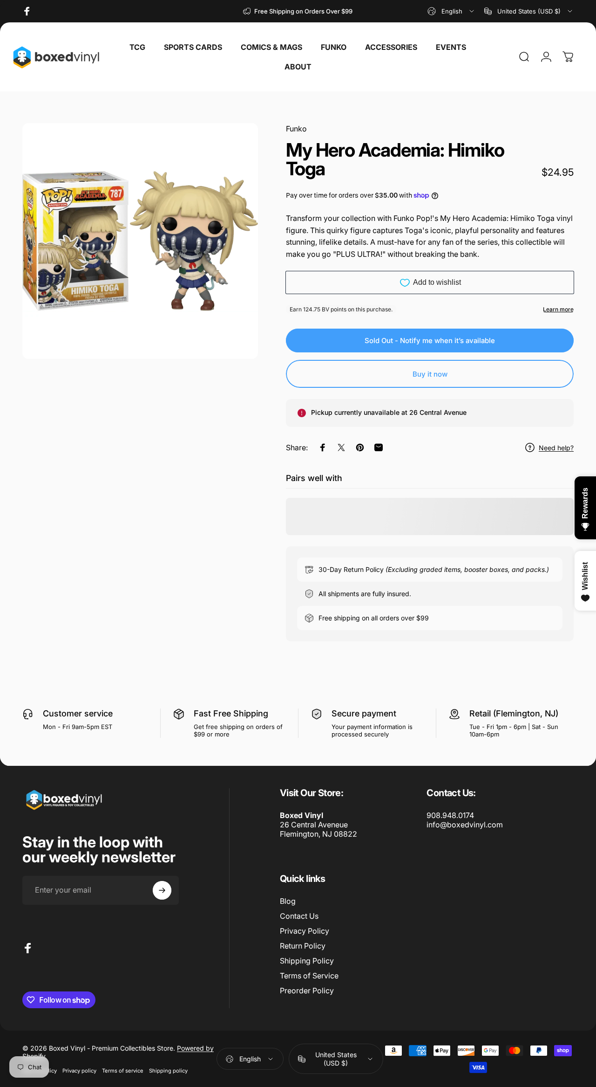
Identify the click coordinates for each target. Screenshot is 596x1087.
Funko (296, 128)
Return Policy (302, 945)
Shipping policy (168, 1070)
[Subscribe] (162, 890)
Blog (288, 901)
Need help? (556, 448)
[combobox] (451, 11)
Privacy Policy (304, 931)
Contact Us (299, 916)
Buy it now (430, 374)
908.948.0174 (450, 815)
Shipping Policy (307, 960)
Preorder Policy (307, 990)
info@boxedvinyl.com (465, 824)
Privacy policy (79, 1070)
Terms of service (122, 1070)
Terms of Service (309, 975)
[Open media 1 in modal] (140, 241)
